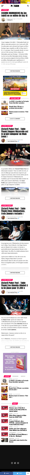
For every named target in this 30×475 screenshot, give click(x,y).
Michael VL (10, 20)
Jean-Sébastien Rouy (12, 141)
